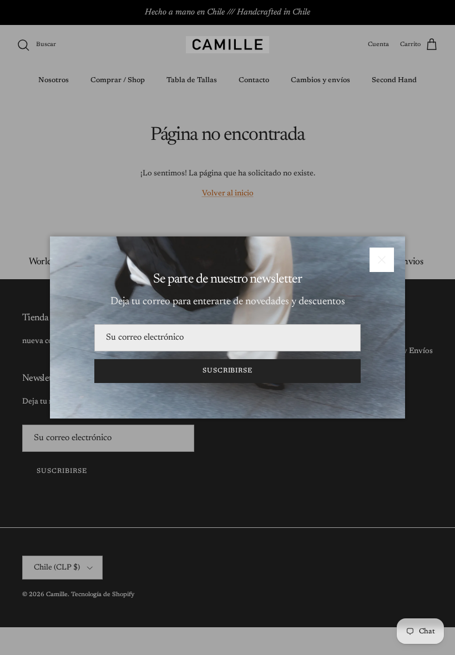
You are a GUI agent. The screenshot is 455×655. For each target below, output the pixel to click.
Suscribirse (228, 370)
